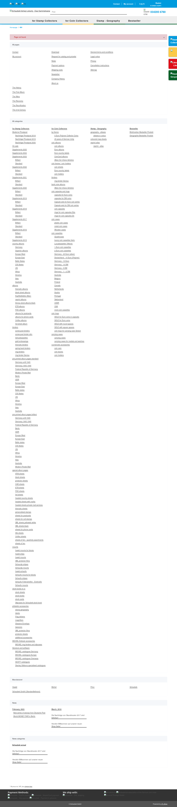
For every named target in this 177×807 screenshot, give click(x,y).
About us (55, 83)
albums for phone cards (24, 317)
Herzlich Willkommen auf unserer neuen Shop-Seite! (67, 725)
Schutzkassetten (21, 337)
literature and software (21, 648)
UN (16, 268)
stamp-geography (22, 609)
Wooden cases (60, 229)
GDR (17, 379)
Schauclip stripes (21, 564)
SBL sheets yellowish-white (25, 522)
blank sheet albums (22, 292)
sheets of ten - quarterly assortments (29, 540)
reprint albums (20, 299)
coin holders (59, 174)
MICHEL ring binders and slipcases (28, 644)
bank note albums (58, 184)
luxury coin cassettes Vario (64, 240)
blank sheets (20, 477)
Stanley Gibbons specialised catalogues (30, 665)
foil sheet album (21, 323)
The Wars (16, 96)
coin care (57, 348)
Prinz (92, 687)
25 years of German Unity (64, 139)
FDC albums (20, 310)
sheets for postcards (23, 515)
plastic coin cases (61, 222)
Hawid (14, 687)
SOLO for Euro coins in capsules (66, 317)
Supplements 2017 (19, 219)
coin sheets (58, 167)
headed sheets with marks (25, 501)
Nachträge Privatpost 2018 (25, 135)
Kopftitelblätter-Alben (23, 296)
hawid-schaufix (21, 571)
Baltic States (20, 261)
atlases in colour (99, 135)
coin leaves (58, 351)
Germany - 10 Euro (61, 261)
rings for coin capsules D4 (64, 215)
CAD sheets (19, 484)
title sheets (19, 533)
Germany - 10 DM (61, 264)
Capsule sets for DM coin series (66, 205)
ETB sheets (19, 487)
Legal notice (95, 56)
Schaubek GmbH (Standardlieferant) (26, 691)
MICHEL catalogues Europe (25, 655)
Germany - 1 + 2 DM (62, 271)
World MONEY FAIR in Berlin (24, 716)
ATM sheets (19, 473)
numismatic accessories (61, 344)
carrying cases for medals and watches (69, 341)
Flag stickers (20, 616)
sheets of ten (20, 543)
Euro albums (59, 149)
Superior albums (21, 250)
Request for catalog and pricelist (64, 56)
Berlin (17, 376)
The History (16, 87)
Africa (17, 271)
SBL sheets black (21, 526)
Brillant (17, 160)
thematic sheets (21, 508)
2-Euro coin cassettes (62, 250)
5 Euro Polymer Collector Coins (66, 135)
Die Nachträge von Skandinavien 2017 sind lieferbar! (68, 716)
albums (15, 285)
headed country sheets (24, 498)
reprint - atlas (98, 146)
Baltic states (19, 390)
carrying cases (57, 334)
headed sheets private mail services (29, 505)
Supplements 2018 (19, 208)
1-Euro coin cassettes (62, 247)
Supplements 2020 (19, 188)
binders (15, 327)
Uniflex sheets (20, 536)
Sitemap (94, 70)
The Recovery (17, 101)
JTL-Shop (164, 804)
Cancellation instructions (100, 65)
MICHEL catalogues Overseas (26, 658)
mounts (15, 547)
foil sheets (19, 494)
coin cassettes (57, 233)
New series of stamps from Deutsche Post (29, 712)
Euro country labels (61, 153)
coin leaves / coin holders (61, 163)
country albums (18, 243)
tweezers (18, 627)
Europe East (20, 257)
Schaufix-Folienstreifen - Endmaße (28, 581)
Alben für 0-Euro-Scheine (64, 160)
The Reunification (19, 105)
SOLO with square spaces (64, 327)
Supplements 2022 (19, 167)
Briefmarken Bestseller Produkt (141, 132)
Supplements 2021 (19, 177)
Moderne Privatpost (19, 132)
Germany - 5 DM (60, 268)
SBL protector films (22, 561)
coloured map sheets (99, 139)
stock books (19, 595)
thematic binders (21, 344)
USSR (56, 303)
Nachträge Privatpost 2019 (25, 139)
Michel (54, 687)
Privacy (93, 61)
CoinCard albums (61, 156)
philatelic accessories (20, 606)
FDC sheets (19, 491)
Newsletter (56, 74)
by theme (55, 132)
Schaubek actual (19, 745)
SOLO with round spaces (63, 323)
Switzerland (58, 299)
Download (55, 52)
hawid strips (19, 554)
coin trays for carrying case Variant (67, 330)
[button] (141, 4)
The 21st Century (19, 110)
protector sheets (21, 480)
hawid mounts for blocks (24, 550)
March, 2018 (56, 709)
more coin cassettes (62, 310)
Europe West (20, 254)
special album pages (20, 470)
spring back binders (22, 348)
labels (17, 613)
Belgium (57, 278)
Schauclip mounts (22, 567)
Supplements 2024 (19, 153)
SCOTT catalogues (22, 662)
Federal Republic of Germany (26, 369)
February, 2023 (18, 709)
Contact (116, 4)
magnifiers (19, 620)
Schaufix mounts (21, 585)
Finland (57, 282)
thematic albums (21, 289)
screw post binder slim (23, 334)
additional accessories (23, 637)
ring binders (19, 351)
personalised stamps (23, 512)
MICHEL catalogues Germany (26, 651)
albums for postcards (23, 313)
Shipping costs (57, 70)
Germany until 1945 (22, 362)
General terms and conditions (102, 52)
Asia (17, 278)
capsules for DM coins (62, 198)
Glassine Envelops (22, 623)
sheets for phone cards (24, 529)
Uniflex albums (20, 320)
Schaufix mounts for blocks (25, 574)
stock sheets (20, 592)
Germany (18, 247)
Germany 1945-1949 (23, 365)
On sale (15, 146)
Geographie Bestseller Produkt (141, 135)
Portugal (57, 296)
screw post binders (22, 330)
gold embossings (21, 341)
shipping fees (28, 786)
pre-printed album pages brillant (24, 414)
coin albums (56, 142)
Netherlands (59, 289)
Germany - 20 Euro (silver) (64, 254)
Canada (57, 285)
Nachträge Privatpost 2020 (25, 142)
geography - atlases (98, 132)
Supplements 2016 (19, 229)
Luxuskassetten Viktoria (63, 243)
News (54, 61)
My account (128, 4)
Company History (58, 78)
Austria (57, 292)
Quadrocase (59, 236)
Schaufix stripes (21, 578)
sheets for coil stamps (23, 519)
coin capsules (59, 208)
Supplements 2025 (19, 149)
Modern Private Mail (23, 372)
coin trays (55, 313)
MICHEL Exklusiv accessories (23, 641)
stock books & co (18, 588)
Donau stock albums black (25, 303)
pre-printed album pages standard (25, 358)
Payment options (58, 65)
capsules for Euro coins (63, 195)
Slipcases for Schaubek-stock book (28, 602)
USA (56, 306)
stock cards (19, 599)
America (18, 275)
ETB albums (20, 306)
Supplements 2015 (19, 240)
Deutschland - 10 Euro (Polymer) (66, 257)
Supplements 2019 (19, 198)
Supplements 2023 (19, 156)
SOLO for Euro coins (62, 320)
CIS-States (19, 264)
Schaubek (133, 687)
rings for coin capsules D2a (64, 212)
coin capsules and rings (60, 191)
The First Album (18, 92)
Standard (18, 163)
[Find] (124, 12)
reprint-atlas (95, 142)
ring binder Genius (22, 355)
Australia (18, 282)
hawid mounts (20, 557)
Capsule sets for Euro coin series (67, 201)
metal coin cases (60, 226)
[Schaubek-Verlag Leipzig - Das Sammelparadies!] (31, 11)
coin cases (56, 219)
